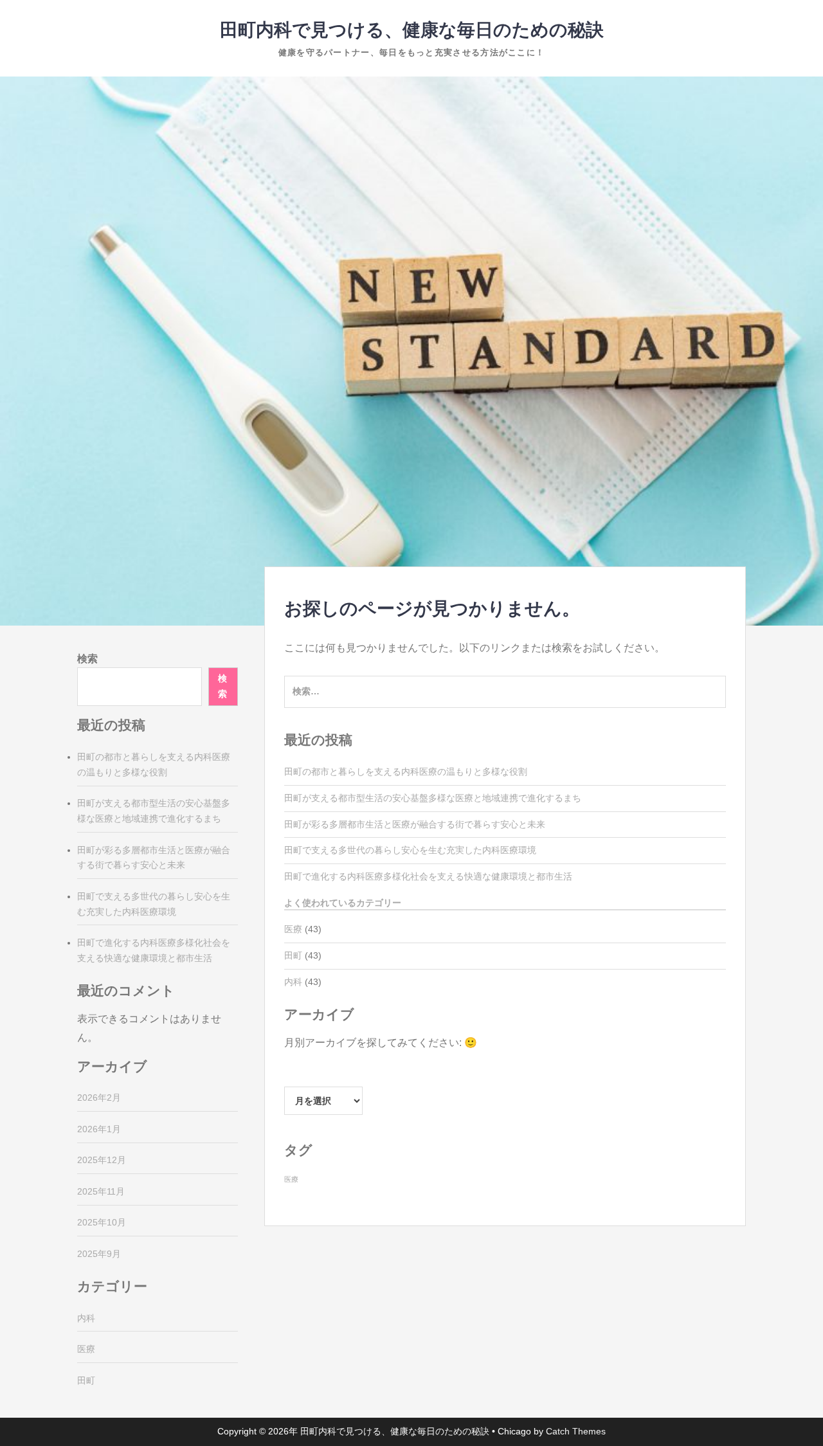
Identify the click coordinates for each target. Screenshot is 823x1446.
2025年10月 (101, 1222)
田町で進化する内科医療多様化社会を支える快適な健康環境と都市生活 (428, 876)
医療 (293, 929)
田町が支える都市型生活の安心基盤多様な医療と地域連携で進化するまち (432, 798)
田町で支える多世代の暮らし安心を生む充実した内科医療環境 (410, 850)
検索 (87, 658)
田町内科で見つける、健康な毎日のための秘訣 (412, 30)
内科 (293, 982)
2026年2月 (99, 1097)
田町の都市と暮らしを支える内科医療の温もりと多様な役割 (405, 771)
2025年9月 (99, 1254)
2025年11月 (101, 1191)
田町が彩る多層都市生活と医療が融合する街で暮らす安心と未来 (414, 824)
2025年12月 (101, 1160)
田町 (293, 955)
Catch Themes (576, 1431)
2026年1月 (99, 1129)
